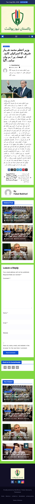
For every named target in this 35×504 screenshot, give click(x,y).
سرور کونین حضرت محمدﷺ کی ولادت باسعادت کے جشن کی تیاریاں (16, 217)
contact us (15, 496)
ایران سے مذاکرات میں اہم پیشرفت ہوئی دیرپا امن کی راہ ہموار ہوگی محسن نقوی (17, 254)
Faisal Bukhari (15, 65)
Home (2, 496)
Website (5, 333)
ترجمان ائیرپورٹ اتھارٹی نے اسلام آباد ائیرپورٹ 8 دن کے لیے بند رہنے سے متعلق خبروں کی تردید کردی (12, 177)
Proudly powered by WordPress (12, 490)
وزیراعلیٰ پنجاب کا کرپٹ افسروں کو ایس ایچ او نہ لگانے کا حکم (17, 454)
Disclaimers (22, 496)
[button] (29, 36)
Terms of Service (17, 500)
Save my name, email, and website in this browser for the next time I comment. (16, 347)
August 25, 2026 (11, 399)
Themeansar (17, 492)
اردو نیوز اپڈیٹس (6, 46)
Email (5, 323)
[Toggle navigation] (16, 36)
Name (5, 313)
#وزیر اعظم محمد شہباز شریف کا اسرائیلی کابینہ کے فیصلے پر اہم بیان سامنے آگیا (19, 72)
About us (8, 496)
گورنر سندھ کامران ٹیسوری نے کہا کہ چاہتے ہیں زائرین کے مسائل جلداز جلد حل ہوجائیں (23, 177)
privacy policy (30, 496)
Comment (6, 278)
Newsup (28, 490)
